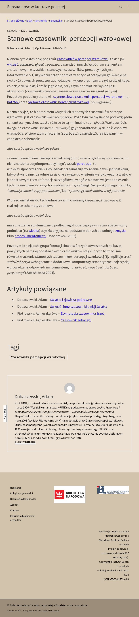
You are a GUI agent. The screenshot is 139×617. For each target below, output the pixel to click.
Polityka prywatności (21, 493)
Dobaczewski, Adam (19, 48)
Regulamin (16, 487)
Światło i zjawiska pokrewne (71, 299)
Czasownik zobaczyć (76, 320)
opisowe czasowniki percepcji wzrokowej (58, 102)
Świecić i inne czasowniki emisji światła (78, 306)
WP (19, 610)
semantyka (55, 20)
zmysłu (120, 230)
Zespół (14, 504)
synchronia (40, 20)
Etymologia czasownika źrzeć (82, 313)
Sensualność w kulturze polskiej (34, 605)
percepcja (84, 163)
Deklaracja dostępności (23, 499)
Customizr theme (50, 610)
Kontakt (14, 510)
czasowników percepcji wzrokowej (82, 59)
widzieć (12, 64)
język (29, 20)
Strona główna (15, 20)
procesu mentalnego (30, 236)
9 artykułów (25, 442)
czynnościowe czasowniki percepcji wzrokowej (88, 96)
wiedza (34, 230)
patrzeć (13, 102)
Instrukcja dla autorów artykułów (22, 518)
